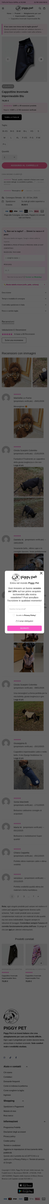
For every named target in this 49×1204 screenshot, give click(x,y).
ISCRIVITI (24, 628)
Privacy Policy (29, 615)
